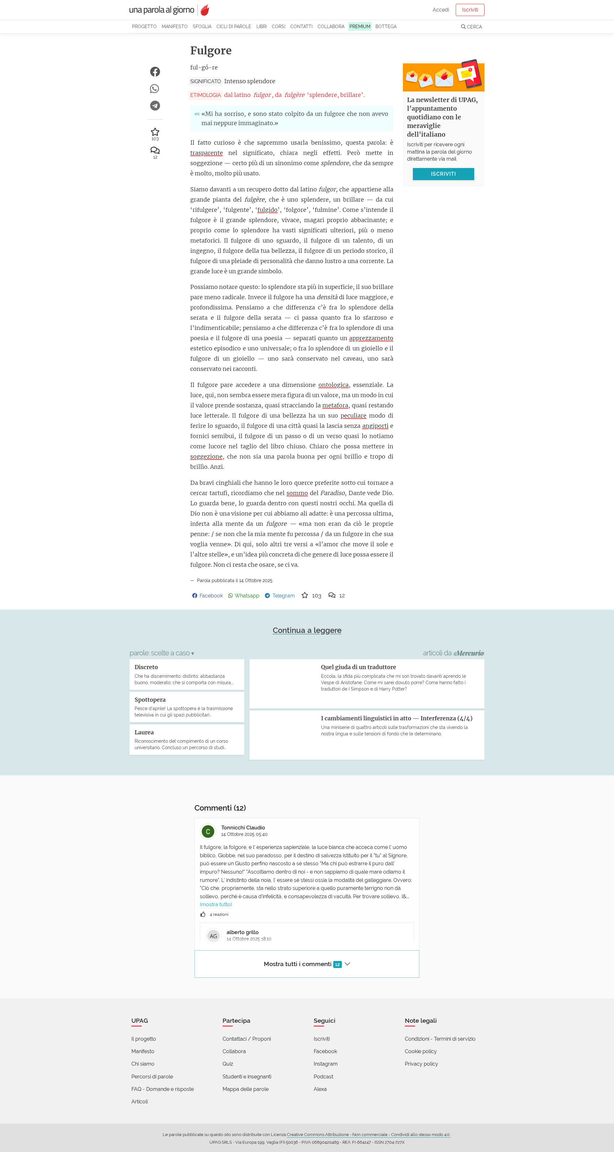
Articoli (139, 1102)
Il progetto (143, 1039)
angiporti (375, 425)
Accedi (441, 10)
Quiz (228, 1064)
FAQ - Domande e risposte (162, 1089)
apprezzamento (371, 338)
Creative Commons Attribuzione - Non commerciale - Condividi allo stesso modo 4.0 (369, 1134)
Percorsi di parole (152, 1077)
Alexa (320, 1089)
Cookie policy (421, 1051)
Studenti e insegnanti (247, 1077)
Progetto (144, 26)
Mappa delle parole (246, 1089)
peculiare (353, 415)
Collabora (331, 26)
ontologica (334, 384)
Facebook (325, 1051)
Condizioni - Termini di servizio (440, 1039)
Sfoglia (202, 26)
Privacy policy (421, 1064)
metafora (335, 405)
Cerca (474, 26)
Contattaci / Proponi (247, 1039)
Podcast (323, 1077)
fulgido (267, 209)
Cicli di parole (233, 26)
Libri (261, 26)
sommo (297, 493)
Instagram (326, 1064)
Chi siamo (142, 1064)
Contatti (301, 26)
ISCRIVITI (443, 174)
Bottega (386, 26)
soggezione (206, 456)
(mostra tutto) (216, 904)
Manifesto (175, 26)
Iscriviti (470, 10)
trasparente (206, 152)
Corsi (278, 26)
